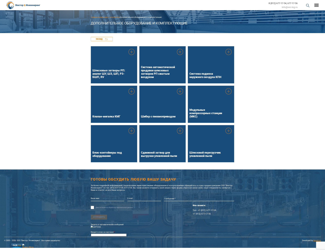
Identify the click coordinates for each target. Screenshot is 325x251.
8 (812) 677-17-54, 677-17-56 (283, 3)
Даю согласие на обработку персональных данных (114, 207)
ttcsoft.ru (317, 240)
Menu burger (316, 5)
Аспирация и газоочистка (108, 17)
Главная (94, 17)
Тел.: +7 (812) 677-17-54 (204, 210)
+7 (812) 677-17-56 (202, 214)
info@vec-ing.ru (290, 7)
